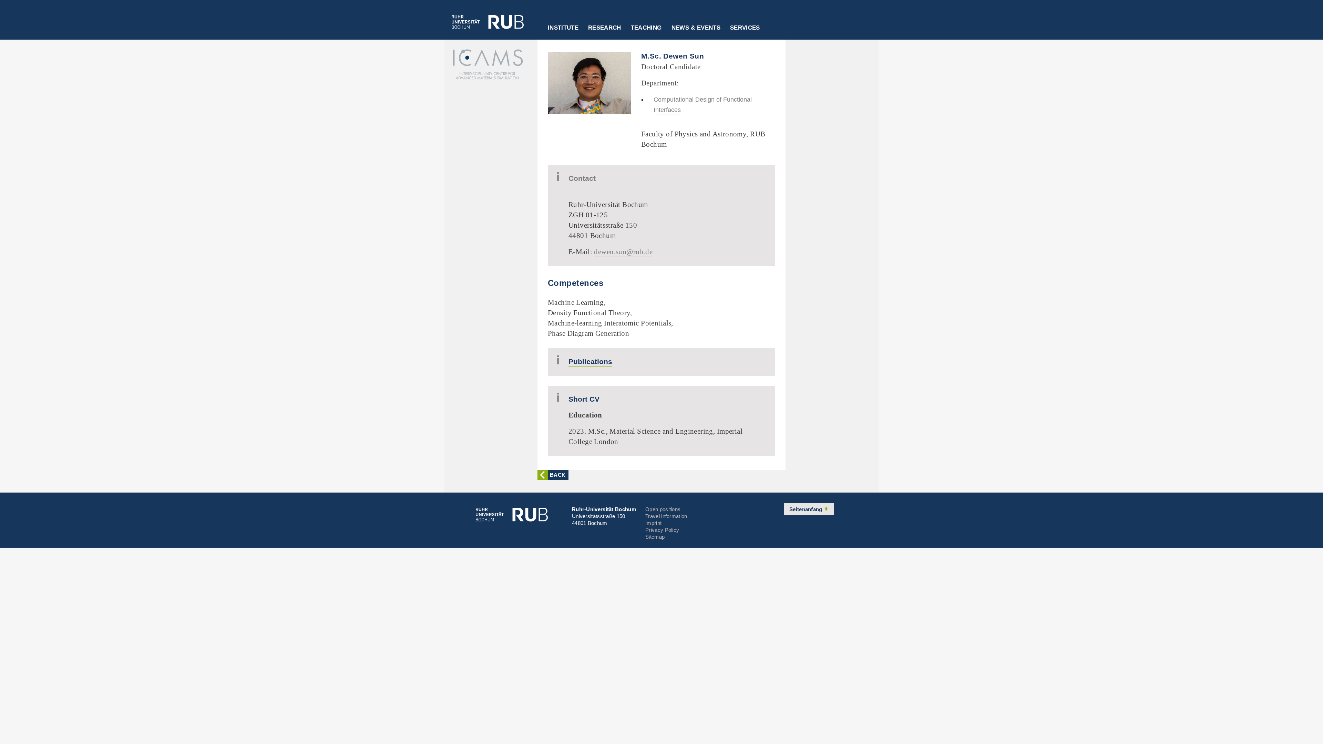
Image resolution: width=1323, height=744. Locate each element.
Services (745, 28)
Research (604, 28)
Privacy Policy (662, 530)
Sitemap (655, 537)
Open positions (662, 509)
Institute (563, 28)
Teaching (646, 28)
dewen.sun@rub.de (623, 252)
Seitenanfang (806, 509)
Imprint (653, 523)
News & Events (695, 28)
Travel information (666, 516)
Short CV (583, 399)
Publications (590, 361)
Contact (582, 178)
